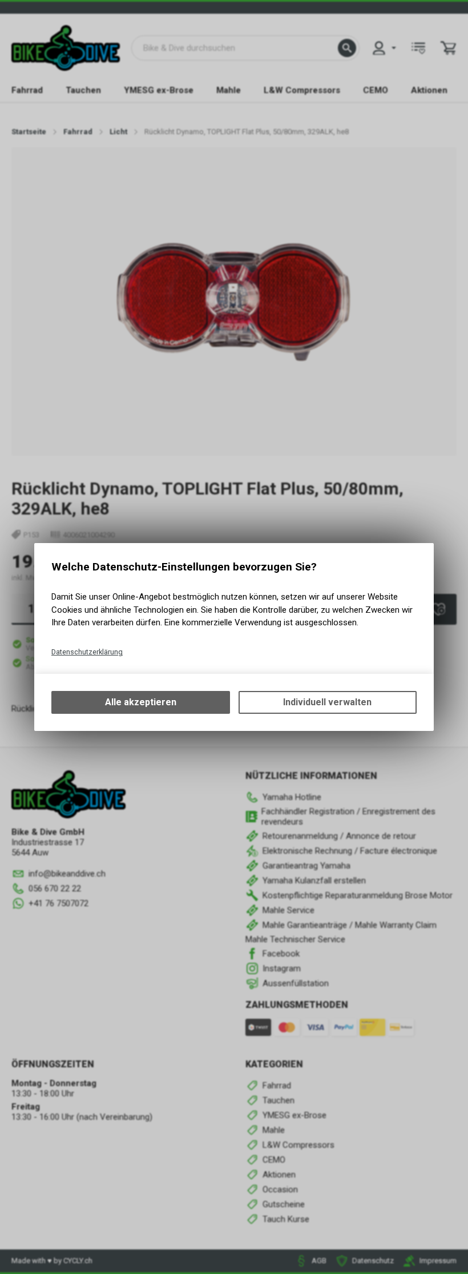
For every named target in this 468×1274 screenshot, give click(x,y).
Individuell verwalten (327, 702)
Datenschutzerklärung (87, 652)
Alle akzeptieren (140, 702)
